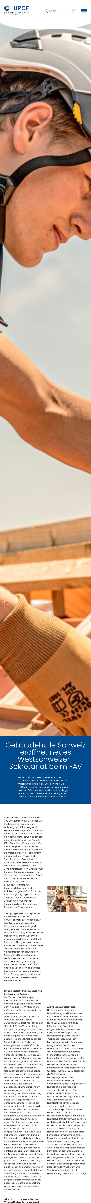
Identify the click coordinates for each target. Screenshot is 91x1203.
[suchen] (73, 10)
